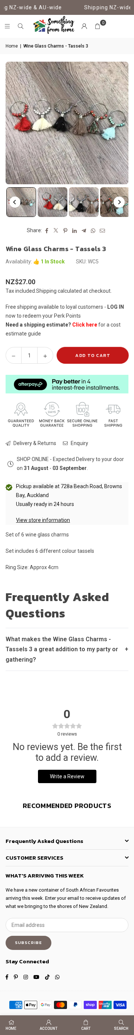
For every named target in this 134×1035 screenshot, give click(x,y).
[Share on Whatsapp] (93, 230)
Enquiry (79, 443)
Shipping (46, 291)
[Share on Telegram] (84, 230)
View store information (43, 520)
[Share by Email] (102, 230)
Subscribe (28, 942)
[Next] (119, 202)
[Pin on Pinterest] (65, 230)
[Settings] (84, 26)
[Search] (20, 26)
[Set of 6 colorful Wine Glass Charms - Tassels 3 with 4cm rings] (52, 202)
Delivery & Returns (34, 443)
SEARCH (121, 1028)
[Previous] (14, 202)
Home (12, 46)
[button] (97, 26)
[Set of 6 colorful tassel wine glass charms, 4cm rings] (21, 202)
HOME (11, 1028)
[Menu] (7, 26)
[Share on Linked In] (74, 230)
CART (85, 1028)
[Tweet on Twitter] (56, 230)
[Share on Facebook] (47, 230)
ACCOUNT (48, 1028)
